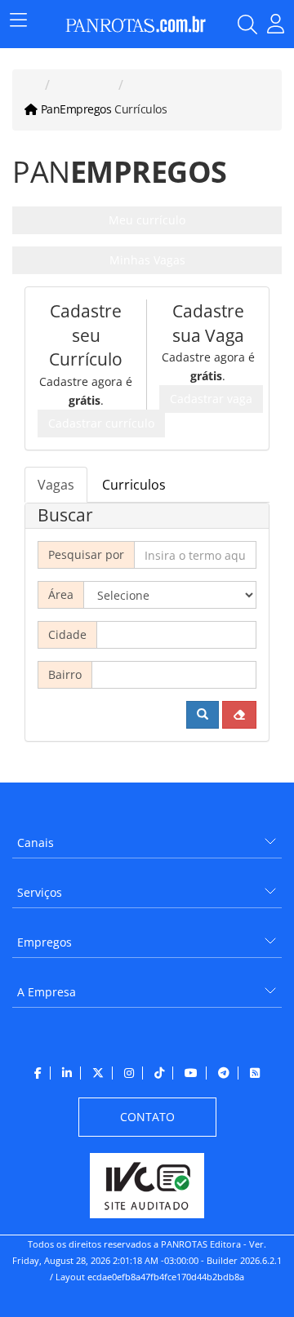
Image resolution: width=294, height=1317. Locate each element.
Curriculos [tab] (134, 485)
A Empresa (46, 992)
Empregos (44, 942)
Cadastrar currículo (101, 423)
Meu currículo (147, 220)
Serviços (39, 892)
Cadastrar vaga (211, 398)
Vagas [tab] (56, 485)
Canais (35, 842)
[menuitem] (147, 836)
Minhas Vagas (147, 260)
